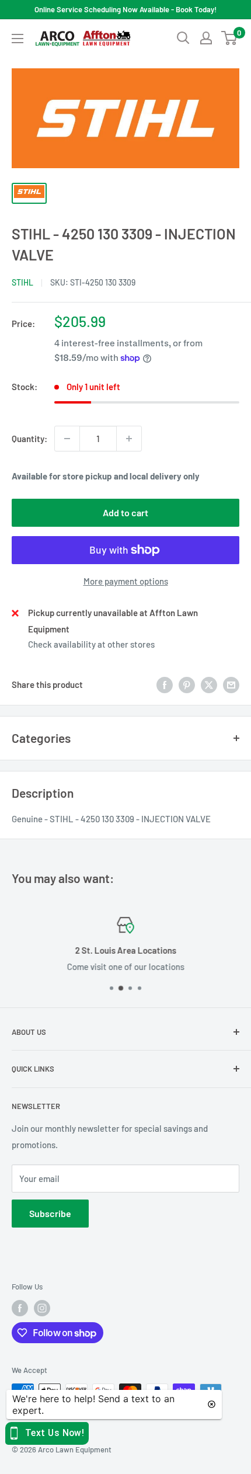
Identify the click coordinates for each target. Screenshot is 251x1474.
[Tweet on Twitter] (209, 684)
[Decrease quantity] (67, 438)
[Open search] (183, 38)
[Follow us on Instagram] (42, 1308)
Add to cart (125, 512)
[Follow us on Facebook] (20, 1308)
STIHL (22, 282)
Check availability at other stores (91, 644)
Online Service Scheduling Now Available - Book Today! (125, 9)
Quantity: (29, 438)
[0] (229, 38)
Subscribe (50, 1213)
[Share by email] (231, 684)
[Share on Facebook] (164, 684)
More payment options (125, 581)
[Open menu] (17, 38)
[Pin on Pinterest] (187, 684)
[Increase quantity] (129, 438)
